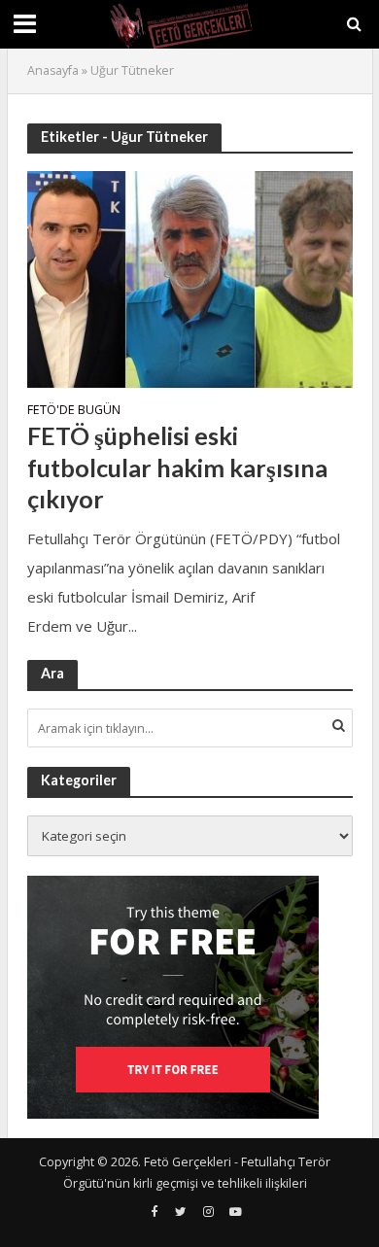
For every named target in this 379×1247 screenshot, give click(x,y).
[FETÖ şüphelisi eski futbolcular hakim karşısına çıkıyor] (190, 277)
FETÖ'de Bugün (74, 411)
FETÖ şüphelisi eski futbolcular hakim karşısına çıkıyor (177, 467)
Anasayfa (53, 70)
